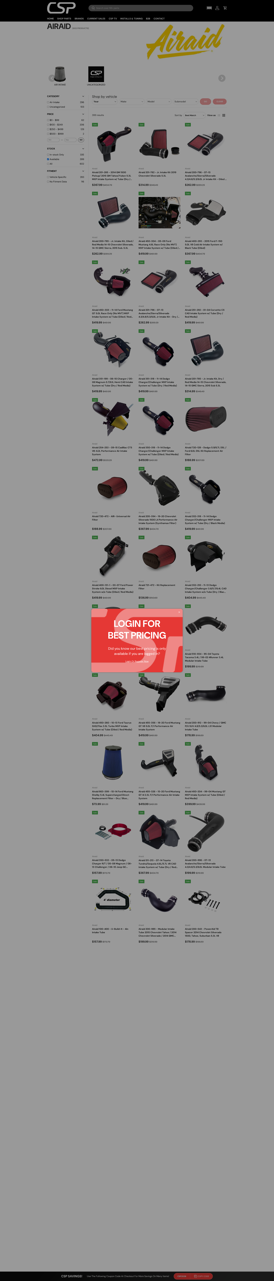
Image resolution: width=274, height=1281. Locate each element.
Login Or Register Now (137, 661)
